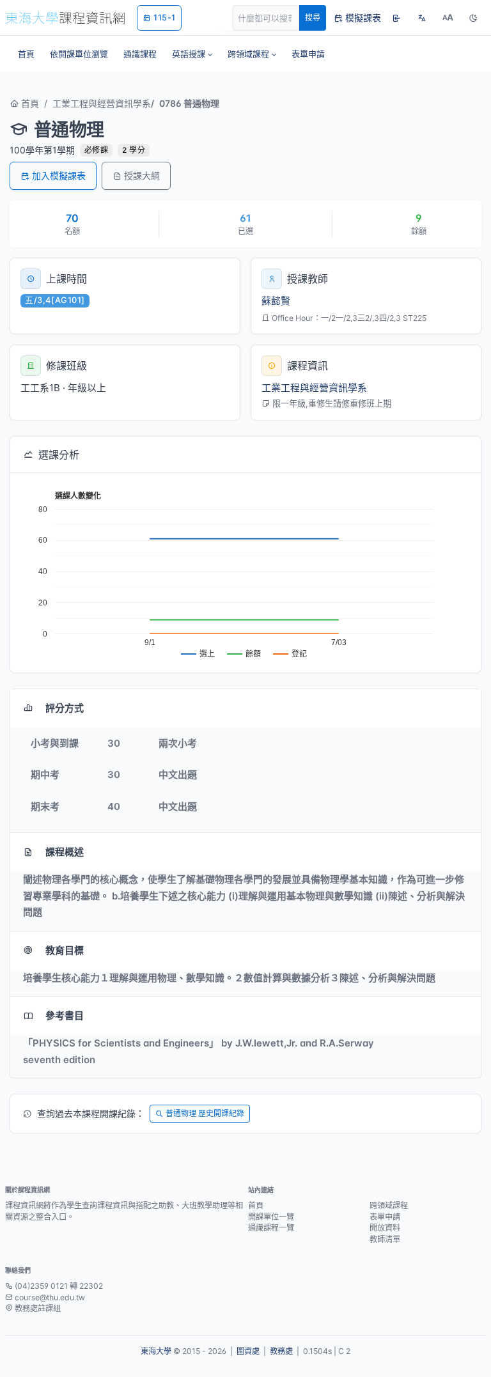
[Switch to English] (422, 18)
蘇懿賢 (275, 301)
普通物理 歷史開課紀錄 (205, 1113)
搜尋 (312, 17)
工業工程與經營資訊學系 (101, 103)
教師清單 (385, 1239)
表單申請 (385, 1217)
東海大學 (156, 1351)
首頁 (29, 103)
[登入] (396, 18)
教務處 (281, 1351)
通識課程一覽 (271, 1228)
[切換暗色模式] (473, 18)
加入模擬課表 (59, 175)
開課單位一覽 (271, 1217)
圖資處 (248, 1351)
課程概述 (64, 852)
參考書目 (64, 1015)
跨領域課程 (389, 1205)
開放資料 (385, 1228)
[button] (192, 53)
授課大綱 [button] (142, 175)
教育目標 (64, 950)
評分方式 (64, 708)
